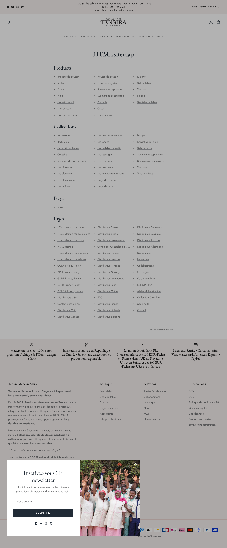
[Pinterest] (51, 523)
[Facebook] (36, 523)
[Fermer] (135, 463)
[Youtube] (41, 523)
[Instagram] (46, 523)
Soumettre (43, 512)
